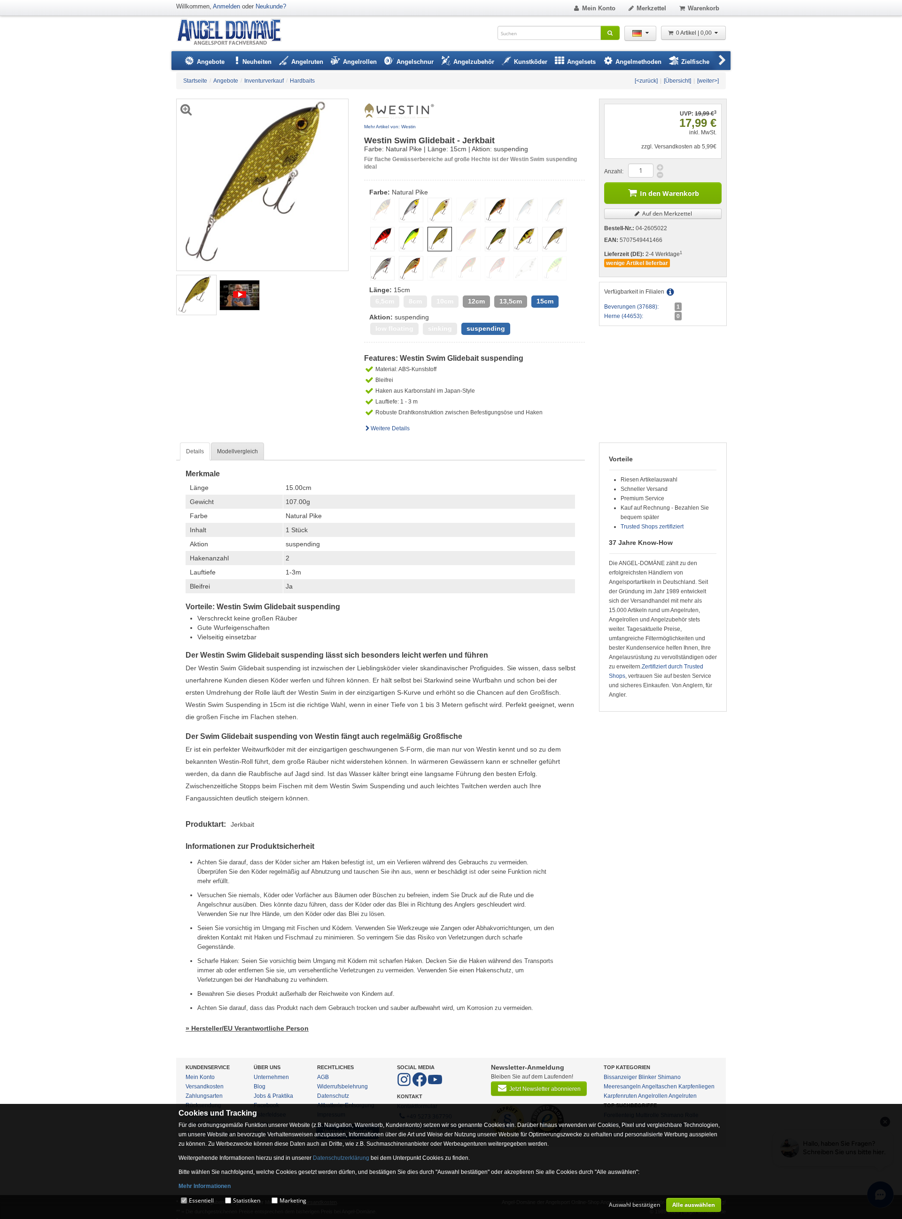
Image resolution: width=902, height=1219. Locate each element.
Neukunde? (271, 6)
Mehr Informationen (205, 1186)
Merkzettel (651, 8)
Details (195, 451)
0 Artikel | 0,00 (694, 33)
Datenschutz (333, 1096)
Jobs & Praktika (273, 1096)
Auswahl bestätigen (634, 1205)
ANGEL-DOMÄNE (233, 32)
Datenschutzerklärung (341, 1158)
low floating (394, 328)
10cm (444, 301)
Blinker (647, 1077)
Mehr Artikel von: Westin (390, 126)
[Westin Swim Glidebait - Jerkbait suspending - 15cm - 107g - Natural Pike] (196, 294)
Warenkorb (703, 8)
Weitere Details (390, 428)
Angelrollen (653, 1096)
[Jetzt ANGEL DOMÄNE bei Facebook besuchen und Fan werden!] (404, 1084)
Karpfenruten (620, 1096)
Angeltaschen (659, 1086)
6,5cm (384, 301)
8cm (415, 301)
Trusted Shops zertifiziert (652, 526)
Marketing (293, 1200)
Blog (259, 1086)
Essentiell (201, 1200)
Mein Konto (598, 8)
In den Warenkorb (669, 193)
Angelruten (683, 1096)
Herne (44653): (623, 316)
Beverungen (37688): (631, 306)
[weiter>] (708, 81)
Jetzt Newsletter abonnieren (545, 1089)
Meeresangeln (622, 1086)
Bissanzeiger (620, 1077)
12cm (476, 301)
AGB (323, 1077)
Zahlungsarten (204, 1096)
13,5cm (510, 301)
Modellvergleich (237, 451)
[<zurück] (646, 81)
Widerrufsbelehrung (342, 1086)
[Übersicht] (677, 81)
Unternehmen (271, 1077)
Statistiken (246, 1200)
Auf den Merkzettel (666, 213)
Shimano (669, 1077)
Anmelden (226, 6)
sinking (440, 328)
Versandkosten (205, 1086)
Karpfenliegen (696, 1086)
